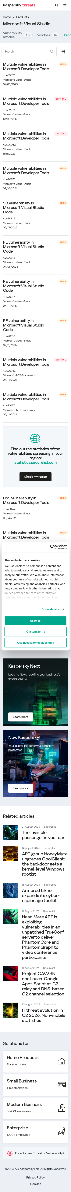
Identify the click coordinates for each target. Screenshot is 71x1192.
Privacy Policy (35, 1177)
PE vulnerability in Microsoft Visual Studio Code (23, 247)
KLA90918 (9, 336)
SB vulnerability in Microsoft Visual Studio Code (23, 207)
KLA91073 (9, 508)
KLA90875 (9, 179)
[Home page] (19, 5)
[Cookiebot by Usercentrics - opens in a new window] (50, 546)
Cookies (35, 1184)
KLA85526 (9, 75)
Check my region (35, 476)
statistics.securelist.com (35, 462)
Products (22, 17)
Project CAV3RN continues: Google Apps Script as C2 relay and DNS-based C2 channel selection (43, 984)
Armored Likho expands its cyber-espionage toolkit (41, 895)
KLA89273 (9, 109)
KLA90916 (9, 257)
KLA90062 (9, 144)
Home (7, 17)
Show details (50, 609)
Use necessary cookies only (35, 642)
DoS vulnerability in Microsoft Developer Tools (26, 500)
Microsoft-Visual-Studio (17, 79)
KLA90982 (9, 370)
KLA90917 (9, 296)
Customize (33, 631)
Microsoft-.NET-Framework (19, 375)
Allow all (35, 620)
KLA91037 (9, 405)
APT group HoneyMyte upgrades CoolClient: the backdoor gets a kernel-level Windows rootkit (45, 864)
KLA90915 (9, 218)
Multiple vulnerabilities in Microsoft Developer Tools (26, 66)
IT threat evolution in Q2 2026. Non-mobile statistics (43, 1015)
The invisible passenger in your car (43, 835)
